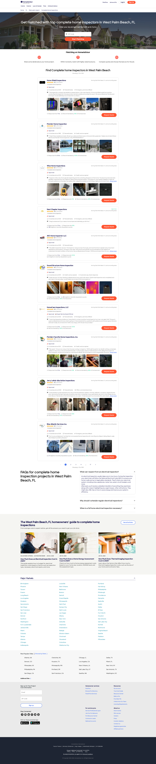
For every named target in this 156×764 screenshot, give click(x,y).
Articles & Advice (52, 6)
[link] (78, 82)
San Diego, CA (29, 673)
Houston (101, 616)
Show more (113, 181)
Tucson (22, 589)
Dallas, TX (109, 658)
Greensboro (63, 628)
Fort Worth (101, 613)
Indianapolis (24, 645)
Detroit (61, 595)
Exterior (29, 6)
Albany (61, 616)
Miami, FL (109, 661)
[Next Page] (96, 465)
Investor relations (119, 721)
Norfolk (100, 625)
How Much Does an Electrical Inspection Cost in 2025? (39, 560)
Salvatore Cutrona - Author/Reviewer (33, 556)
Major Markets (26, 578)
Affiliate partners (118, 729)
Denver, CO (28, 661)
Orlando (23, 633)
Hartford (23, 619)
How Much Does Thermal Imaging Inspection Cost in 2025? (115, 560)
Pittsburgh (101, 592)
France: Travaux (57, 746)
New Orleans (63, 586)
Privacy (68, 751)
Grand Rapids (63, 598)
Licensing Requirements (120, 704)
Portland (101, 583)
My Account (117, 688)
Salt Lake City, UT (84, 669)
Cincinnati (62, 636)
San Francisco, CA (58, 673)
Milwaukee (101, 639)
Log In (123, 2)
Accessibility (86, 751)
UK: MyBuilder (99, 746)
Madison (101, 636)
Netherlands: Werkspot (88, 746)
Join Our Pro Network (91, 713)
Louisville (62, 583)
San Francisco (25, 610)
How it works (117, 710)
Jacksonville (24, 628)
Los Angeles (24, 598)
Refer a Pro (117, 696)
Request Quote (109, 115)
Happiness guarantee (120, 726)
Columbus (62, 642)
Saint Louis (62, 610)
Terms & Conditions (88, 754)
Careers (116, 716)
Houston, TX (56, 661)
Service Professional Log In (93, 710)
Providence (102, 595)
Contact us (117, 723)
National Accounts (90, 721)
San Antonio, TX (111, 669)
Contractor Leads (90, 718)
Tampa (22, 636)
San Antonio (102, 619)
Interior (23, 6)
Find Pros (88, 688)
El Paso (100, 610)
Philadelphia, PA (29, 669)
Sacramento (24, 604)
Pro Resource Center (91, 716)
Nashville (101, 601)
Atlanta (22, 639)
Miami (22, 630)
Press (115, 718)
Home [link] (22, 10)
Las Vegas (62, 613)
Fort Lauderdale (25, 625)
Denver (22, 616)
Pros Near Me (117, 699)
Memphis (101, 598)
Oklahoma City (64, 645)
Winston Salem (64, 633)
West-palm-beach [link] (34, 10)
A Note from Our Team (120, 701)
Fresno (22, 592)
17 (90, 464)
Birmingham (24, 583)
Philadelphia (102, 589)
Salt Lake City (102, 622)
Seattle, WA (83, 673)
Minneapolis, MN (57, 665)
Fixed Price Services (91, 693)
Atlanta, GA (28, 658)
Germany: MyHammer (68, 746)
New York (62, 619)
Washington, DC (111, 673)
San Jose (23, 613)
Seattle (100, 633)
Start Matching (78, 39)
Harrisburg (101, 586)
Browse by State (40, 654)
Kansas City (63, 607)
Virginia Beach (103, 630)
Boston (61, 592)
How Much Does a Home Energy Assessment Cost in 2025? (76, 560)
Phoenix (23, 586)
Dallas (100, 607)
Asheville (62, 622)
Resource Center (118, 693)
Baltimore (62, 589)
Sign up (31, 705)
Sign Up (131, 2)
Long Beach (24, 595)
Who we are (117, 713)
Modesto (23, 601)
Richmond (101, 628)
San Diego (23, 607)
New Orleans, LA (84, 665)
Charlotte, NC (56, 658)
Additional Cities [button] (24, 678)
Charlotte (62, 625)
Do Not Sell (79, 751)
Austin (100, 604)
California (73, 751)
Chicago (23, 642)
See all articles (128, 522)
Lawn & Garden (37, 6)
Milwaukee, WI (29, 665)
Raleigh (61, 630)
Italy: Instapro (78, 746)
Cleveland (62, 639)
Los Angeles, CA (84, 661)
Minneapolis (63, 601)
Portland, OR (56, 669)
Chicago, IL (82, 658)
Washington (24, 622)
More (44, 6)
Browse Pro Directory (91, 691)
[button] (53, 104)
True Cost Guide (118, 691)
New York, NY (110, 665)
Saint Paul (62, 604)
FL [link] (26, 10)
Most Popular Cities (26, 654)
